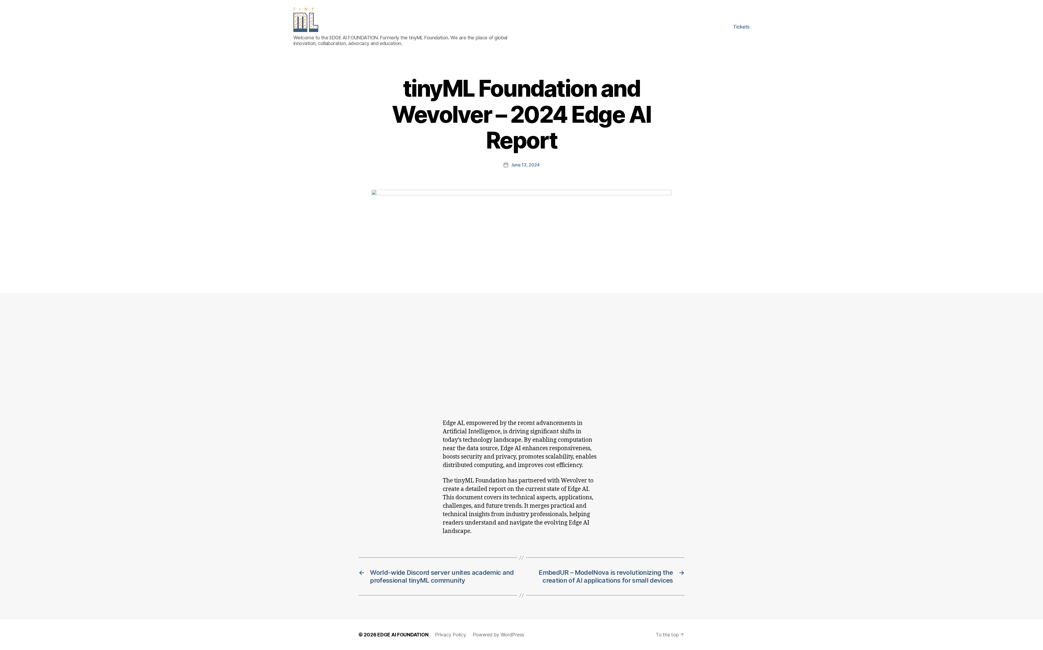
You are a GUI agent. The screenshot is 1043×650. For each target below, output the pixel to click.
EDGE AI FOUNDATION (402, 635)
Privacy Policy (450, 635)
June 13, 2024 (525, 165)
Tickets (741, 27)
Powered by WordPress (498, 635)
